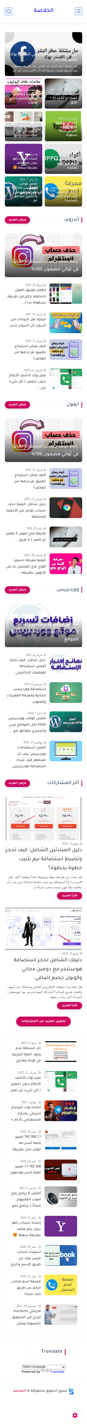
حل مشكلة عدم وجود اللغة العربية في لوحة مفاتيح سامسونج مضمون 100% (26, 1056)
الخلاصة (43, 11)
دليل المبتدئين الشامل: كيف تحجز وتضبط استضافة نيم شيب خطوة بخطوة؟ (43, 859)
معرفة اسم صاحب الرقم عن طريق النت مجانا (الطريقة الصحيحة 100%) (26, 1289)
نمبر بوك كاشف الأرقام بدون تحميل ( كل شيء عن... (27, 382)
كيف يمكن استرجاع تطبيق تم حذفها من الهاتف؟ (30, 353)
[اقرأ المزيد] (69, 895)
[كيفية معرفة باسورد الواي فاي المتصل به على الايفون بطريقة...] (66, 563)
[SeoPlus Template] (71, 1391)
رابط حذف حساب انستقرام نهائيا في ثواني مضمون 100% (45, 265)
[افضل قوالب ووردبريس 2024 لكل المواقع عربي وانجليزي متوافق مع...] (66, 721)
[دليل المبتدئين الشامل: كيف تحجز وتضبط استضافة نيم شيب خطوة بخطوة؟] (43, 819)
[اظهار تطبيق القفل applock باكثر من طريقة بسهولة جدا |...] (66, 293)
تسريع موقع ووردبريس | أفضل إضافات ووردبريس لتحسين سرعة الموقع (45, 632)
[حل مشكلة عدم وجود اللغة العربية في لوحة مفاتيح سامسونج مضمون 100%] (60, 1051)
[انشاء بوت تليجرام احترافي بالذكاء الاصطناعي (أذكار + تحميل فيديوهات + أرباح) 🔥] (60, 1110)
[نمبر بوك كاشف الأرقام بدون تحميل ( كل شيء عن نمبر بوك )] (60, 1081)
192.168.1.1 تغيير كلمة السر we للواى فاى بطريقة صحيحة (27, 1144)
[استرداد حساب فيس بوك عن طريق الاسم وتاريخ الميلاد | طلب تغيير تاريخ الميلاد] (60, 1255)
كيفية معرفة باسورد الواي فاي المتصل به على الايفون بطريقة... (26, 567)
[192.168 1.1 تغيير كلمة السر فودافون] (60, 1170)
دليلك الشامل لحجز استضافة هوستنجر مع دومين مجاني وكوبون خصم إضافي (48, 969)
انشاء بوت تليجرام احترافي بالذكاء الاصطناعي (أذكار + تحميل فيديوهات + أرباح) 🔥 (26, 1115)
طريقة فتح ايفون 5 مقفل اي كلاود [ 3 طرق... (64, 98)
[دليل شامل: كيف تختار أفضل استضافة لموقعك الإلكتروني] (66, 663)
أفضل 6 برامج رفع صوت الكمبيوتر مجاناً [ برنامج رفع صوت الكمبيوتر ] (26, 1201)
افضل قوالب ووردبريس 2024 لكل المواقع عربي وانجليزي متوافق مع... (25, 192)
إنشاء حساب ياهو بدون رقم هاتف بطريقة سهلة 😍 (25, 163)
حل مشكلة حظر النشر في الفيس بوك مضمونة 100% (43, 57)
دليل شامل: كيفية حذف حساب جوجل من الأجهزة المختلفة (26, 511)
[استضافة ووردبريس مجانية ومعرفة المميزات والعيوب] (66, 692)
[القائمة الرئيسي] (78, 11)
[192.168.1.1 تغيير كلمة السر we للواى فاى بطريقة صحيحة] (60, 1140)
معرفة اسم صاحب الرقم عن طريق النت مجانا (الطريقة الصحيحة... (63, 194)
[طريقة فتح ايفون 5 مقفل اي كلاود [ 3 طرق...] (66, 537)
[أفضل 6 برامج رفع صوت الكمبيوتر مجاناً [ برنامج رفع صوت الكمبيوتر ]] (60, 1196)
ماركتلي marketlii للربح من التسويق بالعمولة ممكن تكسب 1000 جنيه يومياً (26, 1319)
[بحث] (8, 11)
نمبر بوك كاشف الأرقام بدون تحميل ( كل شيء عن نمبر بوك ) (25, 1085)
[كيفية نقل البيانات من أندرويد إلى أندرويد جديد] (66, 322)
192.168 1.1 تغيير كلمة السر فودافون (25, 1170)
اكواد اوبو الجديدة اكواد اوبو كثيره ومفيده (65, 164)
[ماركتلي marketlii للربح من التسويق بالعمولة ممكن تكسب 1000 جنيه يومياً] (60, 1314)
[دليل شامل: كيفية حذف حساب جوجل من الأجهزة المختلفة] (66, 507)
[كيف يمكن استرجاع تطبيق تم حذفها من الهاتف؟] (66, 349)
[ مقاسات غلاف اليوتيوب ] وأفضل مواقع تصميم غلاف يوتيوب (23, 96)
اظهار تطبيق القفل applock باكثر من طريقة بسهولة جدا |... (26, 297)
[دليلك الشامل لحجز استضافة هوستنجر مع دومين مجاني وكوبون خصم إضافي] (43, 929)
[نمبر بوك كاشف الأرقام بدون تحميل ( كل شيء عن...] (66, 379)
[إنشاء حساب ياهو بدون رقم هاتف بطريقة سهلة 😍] (60, 1226)
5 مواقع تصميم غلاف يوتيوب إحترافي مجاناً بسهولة (66, 129)
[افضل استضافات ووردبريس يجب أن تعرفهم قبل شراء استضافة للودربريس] (66, 751)
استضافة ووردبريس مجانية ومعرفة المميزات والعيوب (26, 696)
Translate (57, 1372)
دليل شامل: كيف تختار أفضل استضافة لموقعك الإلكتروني (28, 667)
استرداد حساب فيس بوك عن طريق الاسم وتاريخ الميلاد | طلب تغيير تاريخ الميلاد (25, 1259)
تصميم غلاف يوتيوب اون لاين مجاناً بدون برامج (25, 131)
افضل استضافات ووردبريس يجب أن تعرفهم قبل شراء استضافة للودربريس (29, 757)
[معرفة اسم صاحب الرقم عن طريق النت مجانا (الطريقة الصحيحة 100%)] (60, 1285)
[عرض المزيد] (17, 220)
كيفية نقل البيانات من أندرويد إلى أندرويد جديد (28, 323)
